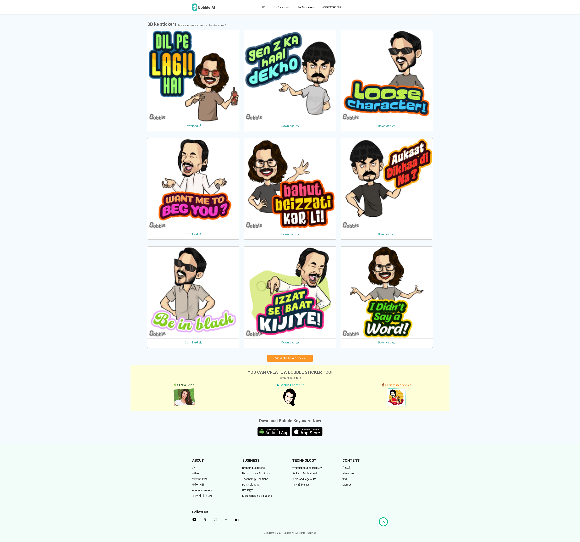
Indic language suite (304, 479)
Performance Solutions (256, 473)
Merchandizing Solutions (257, 495)
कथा (344, 479)
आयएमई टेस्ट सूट (300, 484)
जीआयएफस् (348, 473)
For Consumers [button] (281, 7)
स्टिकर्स (346, 467)
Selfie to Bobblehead (304, 473)
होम (263, 7)
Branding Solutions (253, 467)
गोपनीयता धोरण (199, 479)
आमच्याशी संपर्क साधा (331, 7)
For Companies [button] (306, 7)
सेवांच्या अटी (198, 484)
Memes (347, 484)
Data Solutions (250, 484)
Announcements (202, 490)
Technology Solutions (255, 479)
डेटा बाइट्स (247, 490)
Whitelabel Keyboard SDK (307, 467)
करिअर (195, 473)
